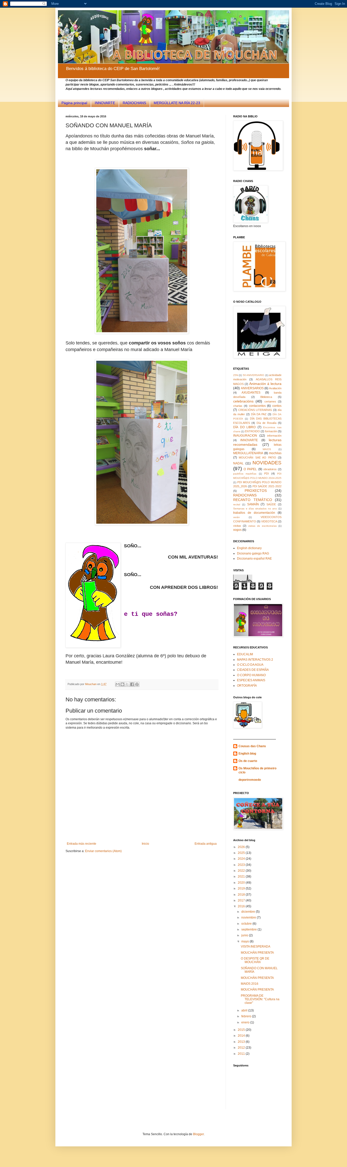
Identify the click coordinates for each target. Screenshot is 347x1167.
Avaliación (275, 388)
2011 (242, 1053)
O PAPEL (250, 469)
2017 (242, 900)
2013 (242, 1042)
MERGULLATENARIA (248, 453)
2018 (242, 894)
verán (236, 517)
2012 (242, 1047)
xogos (237, 530)
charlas (237, 405)
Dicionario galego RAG (253, 553)
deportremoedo (250, 780)
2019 (242, 888)
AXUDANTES (251, 392)
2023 (242, 865)
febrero (246, 1016)
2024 (242, 858)
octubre (247, 923)
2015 (242, 1030)
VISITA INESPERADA (255, 946)
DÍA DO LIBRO (244, 427)
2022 (242, 870)
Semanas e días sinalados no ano (255, 508)
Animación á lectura (265, 384)
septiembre (249, 929)
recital (236, 504)
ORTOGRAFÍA (247, 685)
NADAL (238, 463)
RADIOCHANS (134, 103)
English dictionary (249, 548)
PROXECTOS (256, 491)
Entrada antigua (206, 843)
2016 (242, 906)
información (274, 435)
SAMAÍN (253, 504)
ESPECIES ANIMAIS (251, 680)
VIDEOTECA (269, 521)
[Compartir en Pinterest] (136, 684)
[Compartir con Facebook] (132, 684)
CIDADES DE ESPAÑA (253, 670)
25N (235, 375)
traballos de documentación (254, 513)
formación (271, 431)
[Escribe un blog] (122, 684)
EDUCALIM (245, 654)
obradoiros (270, 469)
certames (270, 401)
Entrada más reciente (81, 843)
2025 (242, 853)
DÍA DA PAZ (258, 414)
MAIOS (267, 449)
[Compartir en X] (127, 684)
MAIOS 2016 (249, 983)
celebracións (243, 401)
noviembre (249, 917)
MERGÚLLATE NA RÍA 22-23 (177, 103)
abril (244, 1010)
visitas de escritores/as (262, 525)
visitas (237, 525)
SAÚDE (271, 504)
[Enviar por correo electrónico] (117, 684)
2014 (242, 1035)
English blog (247, 753)
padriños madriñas (244, 473)
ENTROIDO (252, 431)
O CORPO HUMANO (251, 675)
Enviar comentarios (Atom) (103, 851)
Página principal (74, 103)
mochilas (275, 453)
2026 (242, 847)
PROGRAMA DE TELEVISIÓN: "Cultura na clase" (260, 999)
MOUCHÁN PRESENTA (257, 952)
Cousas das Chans (252, 746)
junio (245, 935)
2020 (242, 882)
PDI (266, 473)
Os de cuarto (248, 761)
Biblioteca (266, 396)
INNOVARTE (105, 103)
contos (276, 406)
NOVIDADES (267, 462)
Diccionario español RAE (254, 558)
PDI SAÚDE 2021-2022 (267, 486)
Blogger (198, 1134)
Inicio (145, 843)
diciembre (248, 911)
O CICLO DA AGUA (250, 664)
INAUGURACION (245, 435)
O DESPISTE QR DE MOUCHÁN (255, 960)
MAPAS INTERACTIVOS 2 (255, 659)
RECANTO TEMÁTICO (252, 500)
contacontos (257, 406)
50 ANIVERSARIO (253, 375)
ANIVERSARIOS (252, 388)
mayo (245, 941)
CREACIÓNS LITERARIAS (255, 409)
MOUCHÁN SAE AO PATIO (257, 457)
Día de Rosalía (266, 422)
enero (245, 1022)
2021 (242, 876)
